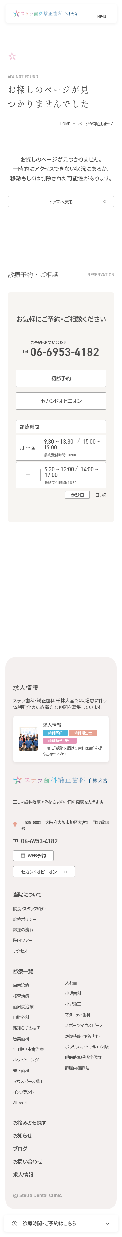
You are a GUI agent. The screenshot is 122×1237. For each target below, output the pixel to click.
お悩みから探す (29, 1122)
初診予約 (61, 378)
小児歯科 (73, 993)
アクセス (20, 951)
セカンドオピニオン (61, 401)
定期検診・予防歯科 (82, 1036)
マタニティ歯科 (77, 1015)
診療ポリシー (24, 919)
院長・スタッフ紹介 (29, 909)
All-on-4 (20, 1103)
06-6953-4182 (61, 351)
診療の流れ (23, 930)
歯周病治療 (23, 1007)
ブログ (20, 1148)
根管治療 (21, 996)
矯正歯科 (21, 1070)
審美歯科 (21, 1039)
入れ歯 (71, 983)
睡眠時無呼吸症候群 (83, 1057)
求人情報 (23, 1174)
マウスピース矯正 (28, 1081)
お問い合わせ (27, 1161)
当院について (27, 894)
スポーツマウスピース (84, 1025)
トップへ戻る (61, 201)
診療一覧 (23, 971)
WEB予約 (37, 855)
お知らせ (22, 1135)
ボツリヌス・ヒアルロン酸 (87, 1047)
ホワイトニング (25, 1060)
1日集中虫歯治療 (28, 1049)
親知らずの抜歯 (26, 1028)
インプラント (23, 1092)
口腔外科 (21, 1017)
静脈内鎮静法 (77, 1068)
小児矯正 (73, 1004)
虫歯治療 (21, 985)
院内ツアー (22, 940)
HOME (65, 123)
